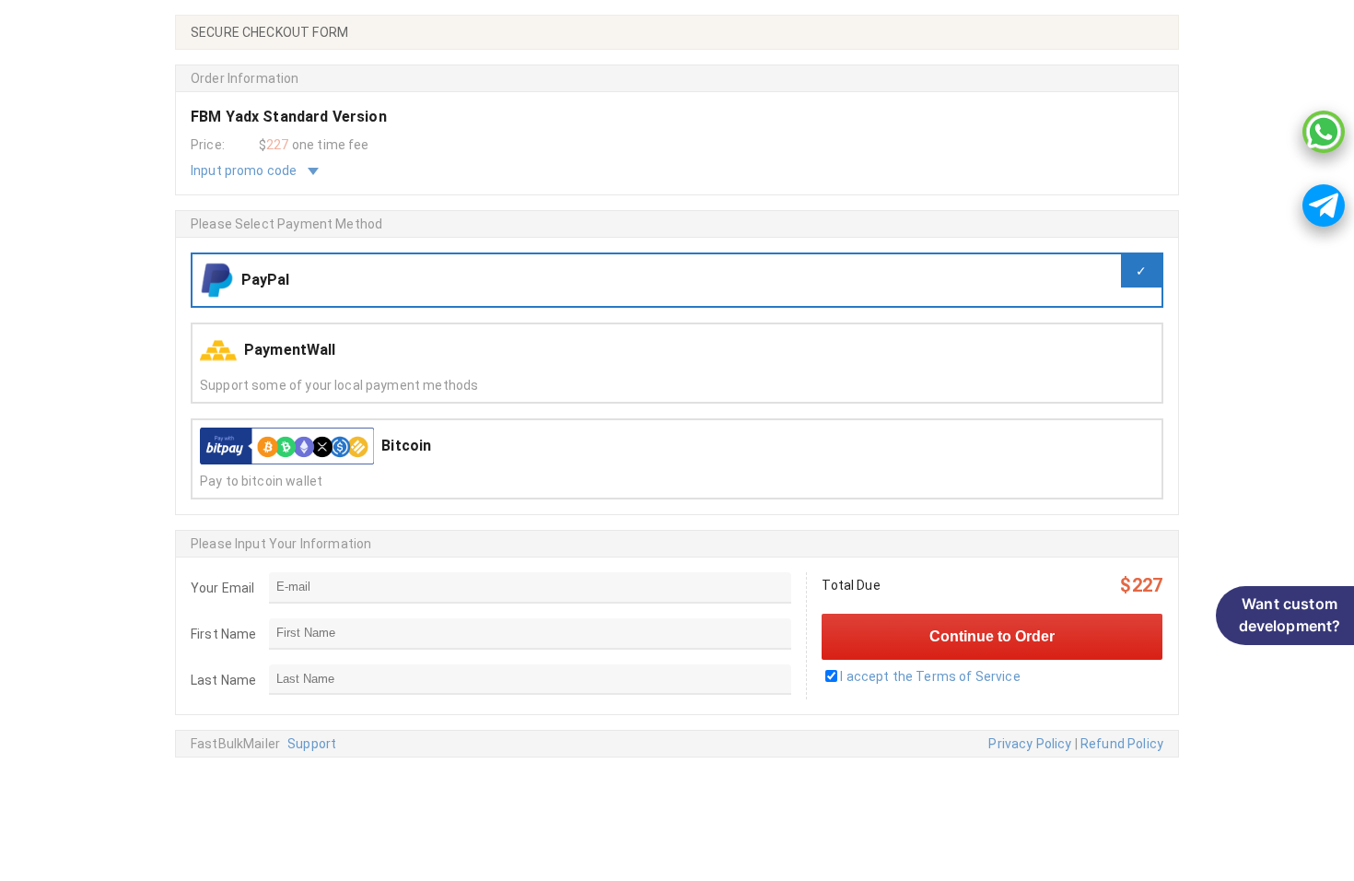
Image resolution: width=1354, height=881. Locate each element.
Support (311, 743)
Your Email (223, 587)
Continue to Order (992, 636)
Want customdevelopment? (1290, 614)
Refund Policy (1121, 743)
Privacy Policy (1029, 743)
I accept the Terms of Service (930, 676)
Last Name (223, 680)
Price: (208, 144)
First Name (224, 634)
